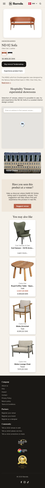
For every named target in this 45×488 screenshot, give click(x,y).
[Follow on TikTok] (28, 483)
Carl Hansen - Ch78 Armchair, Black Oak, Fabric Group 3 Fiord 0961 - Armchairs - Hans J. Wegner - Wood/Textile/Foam (22, 248)
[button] (22, 124)
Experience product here (13, 71)
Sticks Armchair (22, 326)
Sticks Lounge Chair (22, 364)
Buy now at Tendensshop (13, 64)
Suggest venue (22, 206)
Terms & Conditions (8, 404)
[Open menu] (4, 4)
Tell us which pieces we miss (12, 431)
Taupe (22, 367)
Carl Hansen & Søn (22, 245)
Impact (4, 392)
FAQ (3, 389)
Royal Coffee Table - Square (22, 286)
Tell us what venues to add (11, 428)
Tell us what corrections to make (13, 434)
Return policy (6, 401)
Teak (22, 288)
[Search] (40, 4)
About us (5, 386)
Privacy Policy (6, 398)
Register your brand (8, 416)
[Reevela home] (16, 3)
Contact (4, 395)
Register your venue (9, 413)
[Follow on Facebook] (21, 483)
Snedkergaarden (8, 41)
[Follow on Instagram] (24, 483)
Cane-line (22, 283)
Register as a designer (9, 419)
